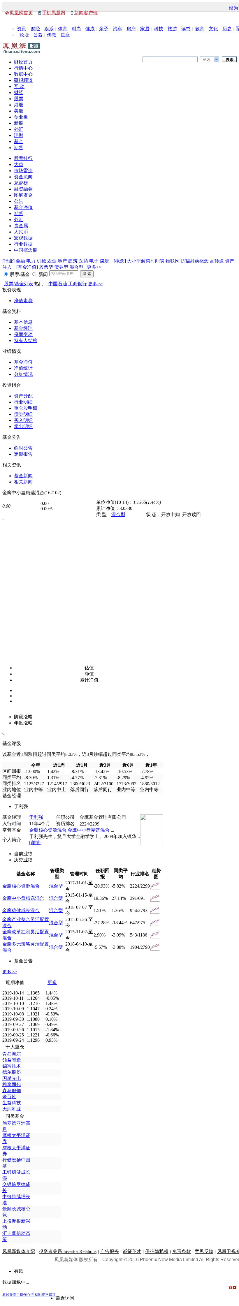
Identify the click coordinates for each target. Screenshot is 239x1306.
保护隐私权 (156, 1251)
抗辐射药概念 (195, 260)
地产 (62, 260)
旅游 (172, 28)
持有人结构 (25, 340)
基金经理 (23, 328)
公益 (38, 34)
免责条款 (181, 1251)
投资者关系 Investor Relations (67, 1251)
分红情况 (23, 374)
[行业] (8, 260)
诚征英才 (132, 1251)
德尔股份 (11, 1072)
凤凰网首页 (21, 12)
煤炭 (104, 260)
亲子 (103, 28)
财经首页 (23, 61)
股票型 (46, 267)
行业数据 (23, 244)
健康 (90, 28)
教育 (199, 28)
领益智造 (11, 1059)
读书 (186, 28)
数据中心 (23, 74)
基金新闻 (23, 475)
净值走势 (23, 300)
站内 (206, 60)
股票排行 (23, 158)
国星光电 (11, 1078)
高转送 (217, 260)
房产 (131, 28)
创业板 (21, 117)
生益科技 (11, 1102)
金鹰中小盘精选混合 (89, 830)
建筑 (73, 260)
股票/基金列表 (18, 283)
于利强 (36, 817)
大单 (18, 164)
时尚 (76, 28)
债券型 (61, 267)
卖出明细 (23, 426)
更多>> (94, 267)
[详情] (35, 842)
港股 (18, 104)
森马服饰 (11, 1090)
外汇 (18, 129)
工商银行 (77, 283)
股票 (18, 98)
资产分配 (23, 395)
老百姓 (9, 1096)
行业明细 (23, 401)
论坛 (24, 34)
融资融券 (23, 188)
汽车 (117, 28)
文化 (213, 28)
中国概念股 (25, 250)
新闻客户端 (86, 12)
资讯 (21, 28)
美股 (18, 110)
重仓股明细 (25, 408)
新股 (18, 123)
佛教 (51, 34)
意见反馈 (204, 1251)
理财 (18, 135)
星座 (65, 34)
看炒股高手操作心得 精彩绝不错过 (29, 1295)
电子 (94, 260)
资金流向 (23, 176)
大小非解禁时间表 (145, 260)
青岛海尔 (11, 1053)
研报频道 (23, 80)
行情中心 (23, 68)
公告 (18, 201)
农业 (52, 260)
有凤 (18, 1271)
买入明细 (23, 420)
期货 (18, 147)
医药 (83, 260)
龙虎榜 (21, 182)
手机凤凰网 (53, 12)
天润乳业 (11, 1108)
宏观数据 (23, 237)
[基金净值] (27, 267)
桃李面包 (11, 1084)
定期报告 (23, 454)
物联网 (173, 260)
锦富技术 (11, 1066)
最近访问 (65, 1298)
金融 (20, 260)
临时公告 (23, 448)
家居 (145, 28)
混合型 (76, 267)
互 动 (19, 86)
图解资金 (23, 195)
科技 (158, 28)
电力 (31, 260)
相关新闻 (23, 481)
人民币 (21, 231)
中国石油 (57, 283)
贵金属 (21, 225)
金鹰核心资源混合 (47, 830)
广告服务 (109, 1251)
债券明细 (23, 414)
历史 (227, 28)
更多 (52, 982)
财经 (35, 28)
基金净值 (23, 207)
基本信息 (23, 322)
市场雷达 (23, 170)
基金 (18, 141)
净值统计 (23, 368)
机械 (41, 260)
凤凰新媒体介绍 (18, 1251)
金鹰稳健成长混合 (21, 910)
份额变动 (23, 334)
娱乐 (49, 28)
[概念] (120, 260)
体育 (62, 28)
